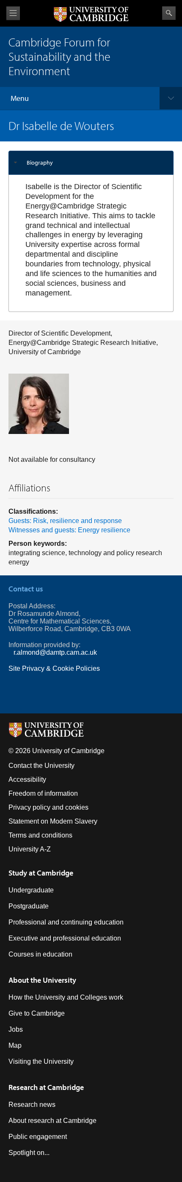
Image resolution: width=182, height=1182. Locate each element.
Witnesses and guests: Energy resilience (69, 530)
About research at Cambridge (52, 1120)
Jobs (15, 1029)
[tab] (91, 163)
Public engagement (37, 1136)
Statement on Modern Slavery (52, 821)
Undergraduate (31, 890)
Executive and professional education (64, 938)
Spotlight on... (29, 1152)
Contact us (25, 589)
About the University (42, 980)
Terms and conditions (40, 835)
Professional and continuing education (66, 922)
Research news (31, 1104)
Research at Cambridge (46, 1087)
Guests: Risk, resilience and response (65, 520)
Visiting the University (41, 1061)
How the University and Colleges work (65, 997)
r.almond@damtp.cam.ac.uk (55, 652)
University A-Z (29, 849)
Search (169, 13)
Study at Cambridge (40, 873)
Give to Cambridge (36, 1013)
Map (15, 1045)
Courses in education (40, 954)
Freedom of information (43, 793)
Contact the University (41, 765)
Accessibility (27, 779)
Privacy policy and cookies (48, 807)
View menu (13, 13)
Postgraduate (28, 906)
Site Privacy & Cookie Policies (54, 668)
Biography (40, 162)
